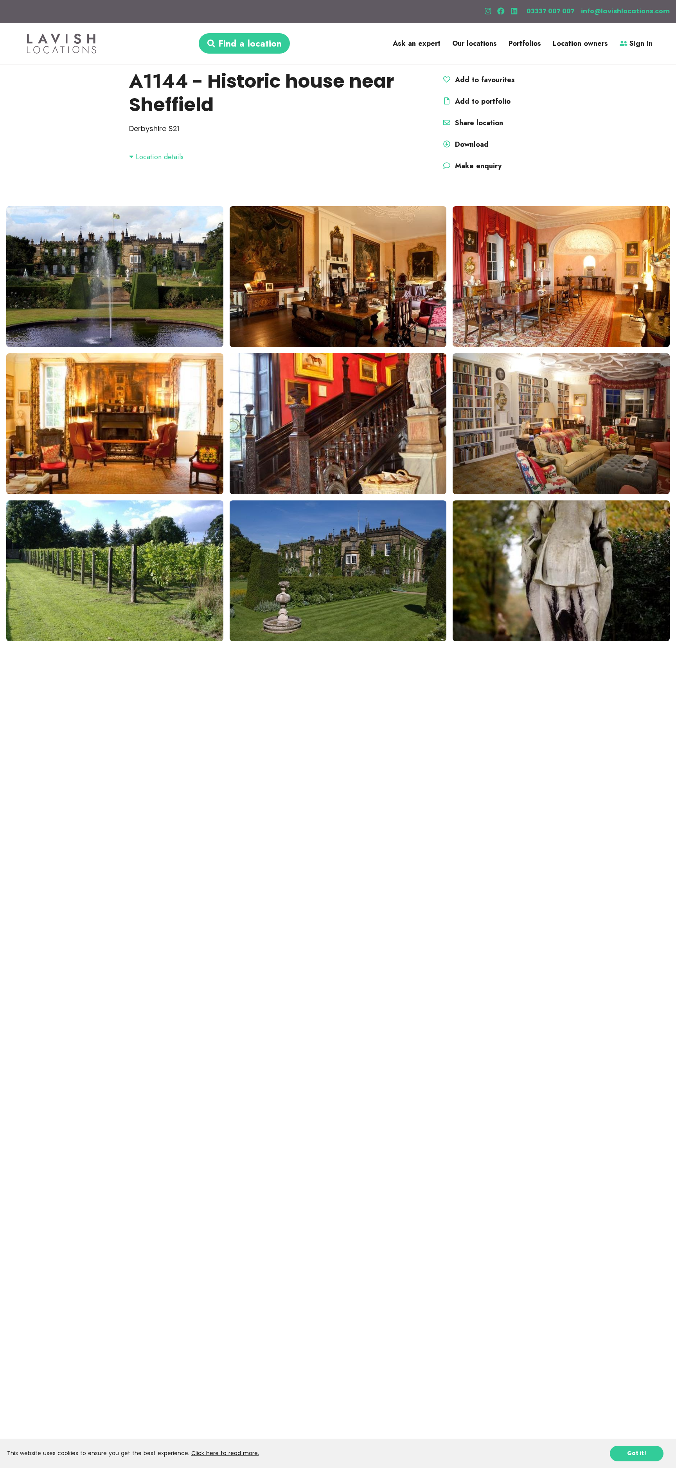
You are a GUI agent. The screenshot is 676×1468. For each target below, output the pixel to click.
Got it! (636, 1453)
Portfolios (525, 43)
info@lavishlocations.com (625, 11)
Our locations (474, 43)
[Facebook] (501, 11)
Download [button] (472, 144)
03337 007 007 (551, 11)
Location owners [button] (580, 43)
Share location (478, 123)
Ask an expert (416, 43)
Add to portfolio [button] (482, 101)
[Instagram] (488, 11)
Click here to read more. (225, 1453)
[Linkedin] (514, 11)
